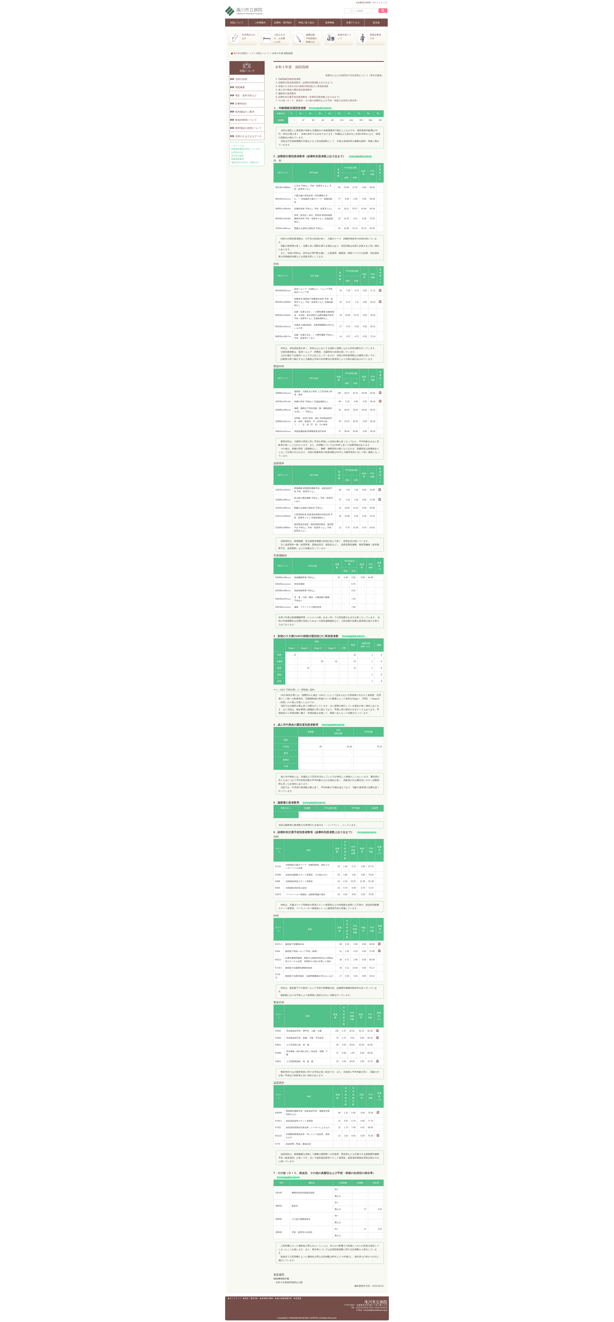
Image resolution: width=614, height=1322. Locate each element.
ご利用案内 (260, 22)
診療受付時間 (364, 2)
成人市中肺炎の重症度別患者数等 (295, 89)
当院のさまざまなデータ (248, 136)
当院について (236, 22)
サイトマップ (380, 2)
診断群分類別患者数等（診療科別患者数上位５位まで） (306, 82)
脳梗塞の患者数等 (287, 93)
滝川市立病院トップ (243, 53)
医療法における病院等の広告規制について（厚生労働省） (355, 75)
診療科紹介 (241, 103)
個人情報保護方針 (284, 1298)
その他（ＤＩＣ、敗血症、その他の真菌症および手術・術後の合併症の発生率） (318, 100)
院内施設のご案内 (244, 111)
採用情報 (329, 22)
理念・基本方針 (251, 1298)
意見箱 (376, 22)
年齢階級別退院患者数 (289, 79)
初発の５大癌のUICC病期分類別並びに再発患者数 (303, 86)
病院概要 (240, 87)
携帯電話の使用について (248, 128)
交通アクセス (353, 22)
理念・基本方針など (246, 95)
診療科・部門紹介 (283, 22)
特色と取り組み (306, 22)
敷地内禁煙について (246, 120)
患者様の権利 (267, 1298)
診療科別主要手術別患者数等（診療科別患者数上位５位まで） (309, 97)
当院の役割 (241, 79)
